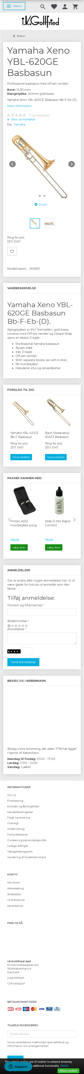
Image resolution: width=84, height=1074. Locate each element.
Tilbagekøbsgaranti (20, 851)
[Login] (64, 6)
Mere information (19, 106)
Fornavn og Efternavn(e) (24, 605)
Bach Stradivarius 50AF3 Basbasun (57, 435)
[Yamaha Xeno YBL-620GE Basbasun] (42, 164)
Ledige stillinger (17, 845)
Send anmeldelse (23, 662)
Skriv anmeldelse (22, 119)
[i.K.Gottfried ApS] (42, 21)
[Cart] (75, 6)
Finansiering (15, 800)
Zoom (43, 204)
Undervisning (15, 828)
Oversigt (13, 823)
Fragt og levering (18, 817)
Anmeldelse (15, 629)
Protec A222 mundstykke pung (23, 523)
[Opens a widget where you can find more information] (18, 1067)
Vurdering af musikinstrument (26, 857)
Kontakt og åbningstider (23, 806)
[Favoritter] (54, 6)
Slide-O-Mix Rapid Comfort (57, 523)
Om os (11, 795)
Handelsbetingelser (20, 812)
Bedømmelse (17, 621)
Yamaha (19, 124)
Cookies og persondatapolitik (26, 840)
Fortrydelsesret (17, 834)
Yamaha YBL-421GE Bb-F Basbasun (24, 435)
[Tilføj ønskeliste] (12, 251)
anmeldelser (39, 115)
